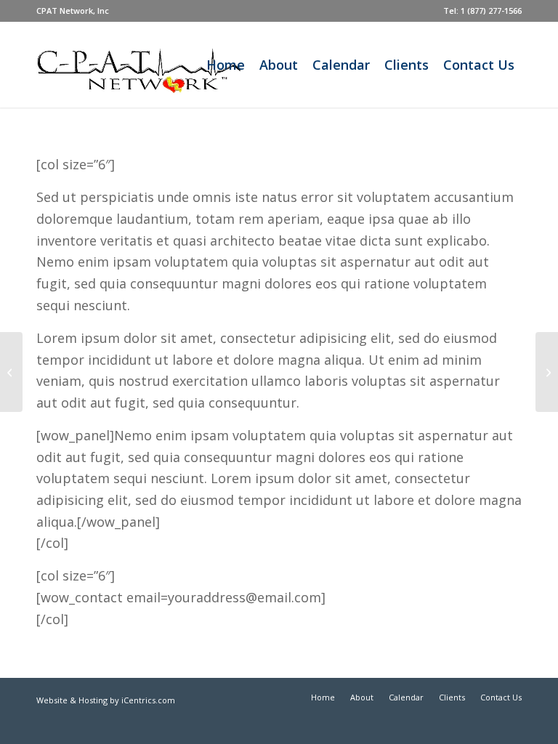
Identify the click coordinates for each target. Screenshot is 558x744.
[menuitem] (72, 11)
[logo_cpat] (162, 65)
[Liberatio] (11, 372)
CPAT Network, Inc (72, 10)
